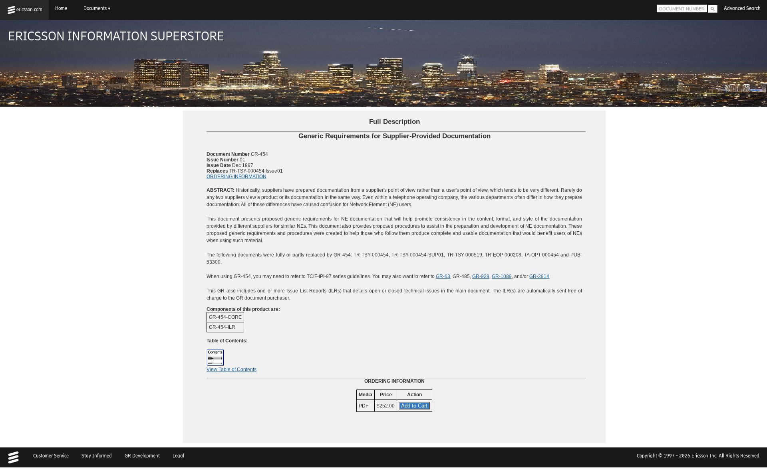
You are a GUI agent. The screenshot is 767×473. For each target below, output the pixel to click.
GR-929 (480, 276)
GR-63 (443, 276)
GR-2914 (539, 276)
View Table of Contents (231, 369)
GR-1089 (502, 276)
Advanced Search (742, 8)
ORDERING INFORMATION (236, 176)
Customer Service (51, 456)
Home (63, 8)
